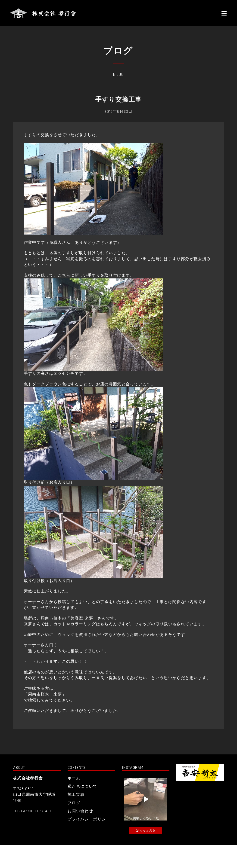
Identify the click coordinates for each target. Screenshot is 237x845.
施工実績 (76, 794)
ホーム (74, 778)
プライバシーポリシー (89, 819)
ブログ (74, 802)
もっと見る (147, 830)
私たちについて (82, 786)
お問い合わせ (80, 811)
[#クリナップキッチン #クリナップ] (145, 799)
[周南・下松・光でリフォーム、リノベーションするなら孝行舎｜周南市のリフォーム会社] (44, 13)
